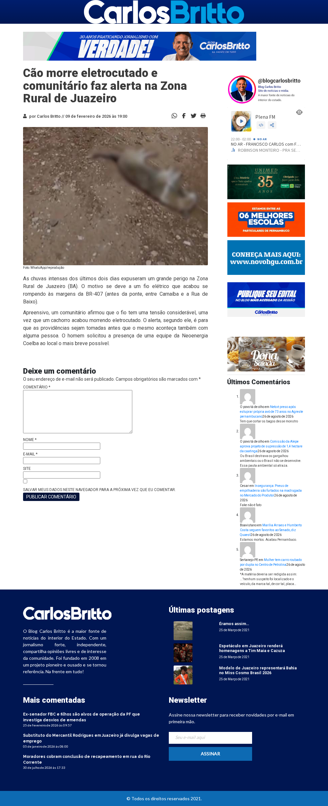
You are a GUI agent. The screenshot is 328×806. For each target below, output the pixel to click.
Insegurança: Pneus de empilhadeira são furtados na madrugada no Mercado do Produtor (271, 490)
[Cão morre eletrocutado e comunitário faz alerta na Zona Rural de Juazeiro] (184, 115)
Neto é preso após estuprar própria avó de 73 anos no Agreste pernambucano (271, 411)
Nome (30, 439)
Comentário (36, 387)
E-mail (30, 454)
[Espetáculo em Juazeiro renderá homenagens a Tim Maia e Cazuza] (183, 652)
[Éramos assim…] (183, 630)
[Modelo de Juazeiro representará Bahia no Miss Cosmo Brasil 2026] (183, 674)
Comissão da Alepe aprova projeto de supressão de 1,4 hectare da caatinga (271, 446)
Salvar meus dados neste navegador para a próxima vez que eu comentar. (99, 490)
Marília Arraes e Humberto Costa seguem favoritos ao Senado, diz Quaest (271, 530)
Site (27, 468)
